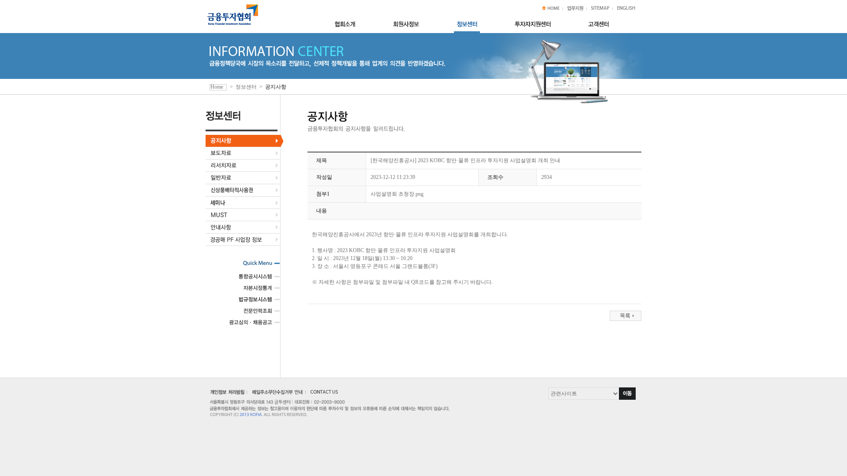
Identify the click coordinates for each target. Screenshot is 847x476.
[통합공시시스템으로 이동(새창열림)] (251, 279)
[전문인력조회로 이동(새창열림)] (251, 314)
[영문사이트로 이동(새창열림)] (626, 9)
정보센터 (246, 87)
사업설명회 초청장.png (397, 194)
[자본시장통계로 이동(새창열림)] (251, 291)
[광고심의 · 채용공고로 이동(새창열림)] (251, 325)
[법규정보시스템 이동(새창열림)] (251, 302)
